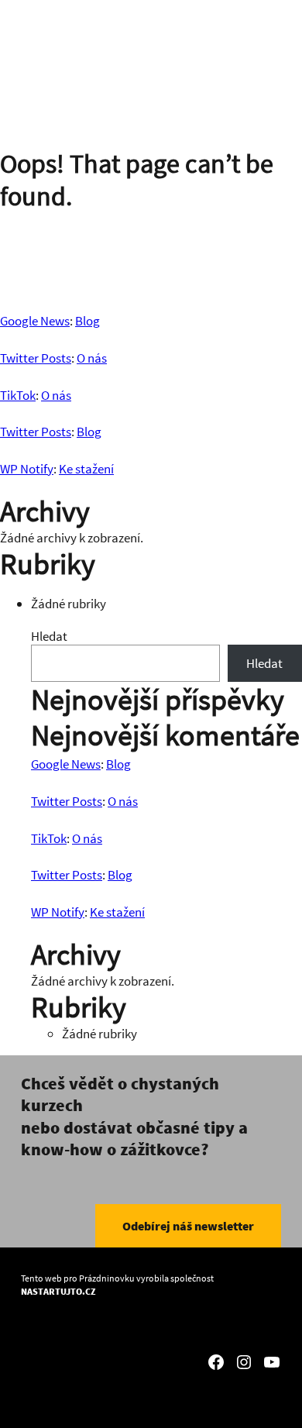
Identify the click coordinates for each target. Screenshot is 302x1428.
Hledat (49, 636)
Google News (35, 320)
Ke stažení (86, 468)
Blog (87, 320)
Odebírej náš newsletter (188, 1226)
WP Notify (26, 468)
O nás (92, 357)
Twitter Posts (35, 357)
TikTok (18, 395)
